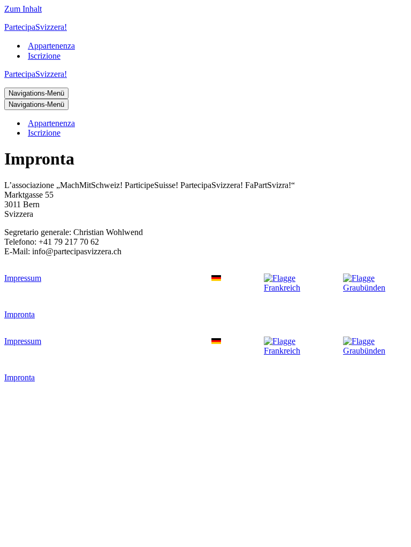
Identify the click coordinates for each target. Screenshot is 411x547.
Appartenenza (51, 45)
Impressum (22, 278)
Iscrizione (44, 55)
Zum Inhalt (23, 8)
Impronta (19, 314)
